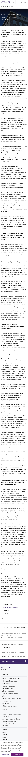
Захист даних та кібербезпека (9, 706)
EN (26, 2)
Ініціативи (4, 734)
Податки (4, 695)
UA (5, 669)
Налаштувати (5, 754)
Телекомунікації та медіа (8, 723)
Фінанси (4, 696)
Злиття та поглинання (7, 685)
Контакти (4, 739)
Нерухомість (5, 716)
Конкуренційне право (7, 688)
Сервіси (4, 731)
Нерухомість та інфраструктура (9, 607)
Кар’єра (4, 737)
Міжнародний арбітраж (8, 691)
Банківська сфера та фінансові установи (12, 714)
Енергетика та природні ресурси (10, 681)
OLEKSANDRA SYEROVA (20, 656)
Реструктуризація (6, 701)
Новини (4, 736)
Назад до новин (8, 6)
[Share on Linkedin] (5, 613)
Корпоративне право (7, 690)
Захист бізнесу (6, 683)
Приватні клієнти (6, 700)
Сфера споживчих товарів (8, 713)
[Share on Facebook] (2, 613)
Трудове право (5, 705)
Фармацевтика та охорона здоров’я (11, 719)
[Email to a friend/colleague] (8, 613)
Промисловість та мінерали (9, 721)
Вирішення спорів (6, 680)
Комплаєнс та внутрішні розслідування (11, 698)
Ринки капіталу (6, 703)
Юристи (4, 732)
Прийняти (17, 754)
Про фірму (4, 729)
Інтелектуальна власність (8, 686)
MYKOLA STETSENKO (20, 637)
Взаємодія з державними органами (11, 678)
